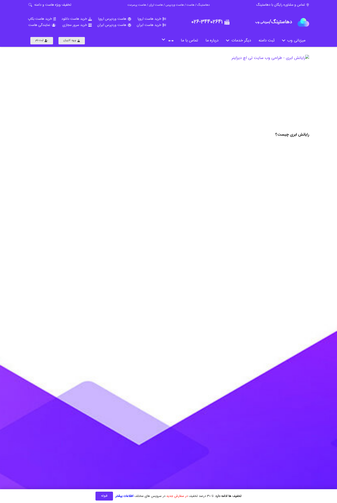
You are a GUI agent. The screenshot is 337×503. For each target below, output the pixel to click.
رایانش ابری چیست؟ (292, 134)
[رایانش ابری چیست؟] (241, 92)
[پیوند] (303, 22)
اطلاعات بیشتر (124, 496)
